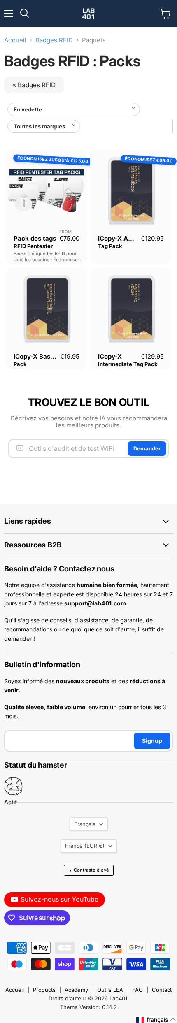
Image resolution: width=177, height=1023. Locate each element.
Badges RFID (54, 40)
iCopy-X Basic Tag (41, 356)
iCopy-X (110, 356)
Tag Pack (110, 246)
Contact (162, 989)
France (85, 845)
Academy (76, 989)
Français (84, 824)
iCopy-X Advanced (126, 238)
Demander (147, 448)
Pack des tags (35, 238)
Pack (20, 364)
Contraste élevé (88, 870)
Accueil (15, 40)
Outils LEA (110, 989)
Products (44, 989)
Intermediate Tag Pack (128, 364)
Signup (152, 740)
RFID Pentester (33, 246)
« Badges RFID (34, 85)
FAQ (137, 989)
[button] (156, 1019)
